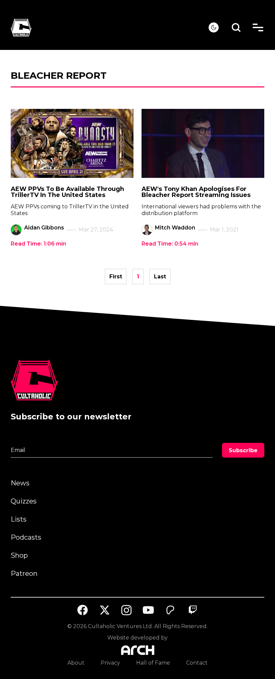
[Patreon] (170, 610)
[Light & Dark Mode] (214, 27)
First (115, 276)
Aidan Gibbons (44, 227)
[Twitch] (192, 610)
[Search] (236, 27)
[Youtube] (148, 610)
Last (160, 276)
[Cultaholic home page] (110, 27)
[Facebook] (82, 610)
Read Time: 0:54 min (170, 244)
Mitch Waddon (175, 227)
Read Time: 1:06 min (38, 244)
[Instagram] (126, 610)
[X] (104, 610)
